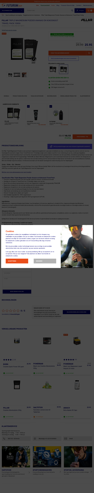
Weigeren (39, 261)
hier (10, 252)
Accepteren (12, 261)
